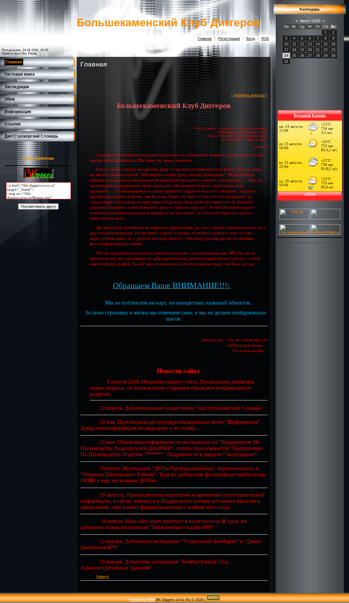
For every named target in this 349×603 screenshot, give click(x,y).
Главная (205, 38)
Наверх (102, 576)
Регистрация (229, 38)
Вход (250, 38)
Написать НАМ (142, 600)
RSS (265, 38)
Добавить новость (249, 95)
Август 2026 (310, 21)
